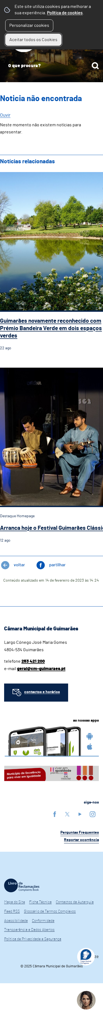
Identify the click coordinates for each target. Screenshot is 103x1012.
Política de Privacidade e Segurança (32, 939)
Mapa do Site (14, 902)
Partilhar (57, 565)
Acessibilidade (16, 921)
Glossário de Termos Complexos (50, 911)
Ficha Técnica (40, 902)
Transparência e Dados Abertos (29, 930)
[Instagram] (92, 814)
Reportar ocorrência (81, 840)
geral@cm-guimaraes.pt (41, 669)
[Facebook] (54, 814)
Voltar (19, 565)
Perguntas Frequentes (79, 832)
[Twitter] (67, 814)
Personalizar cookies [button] (29, 25)
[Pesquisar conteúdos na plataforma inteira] (95, 66)
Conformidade (43, 921)
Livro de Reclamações (21, 885)
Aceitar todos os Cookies (33, 40)
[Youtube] (80, 814)
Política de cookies (65, 13)
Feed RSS (12, 911)
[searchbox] (51, 66)
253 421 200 (33, 661)
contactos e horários (42, 692)
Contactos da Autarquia (75, 902)
